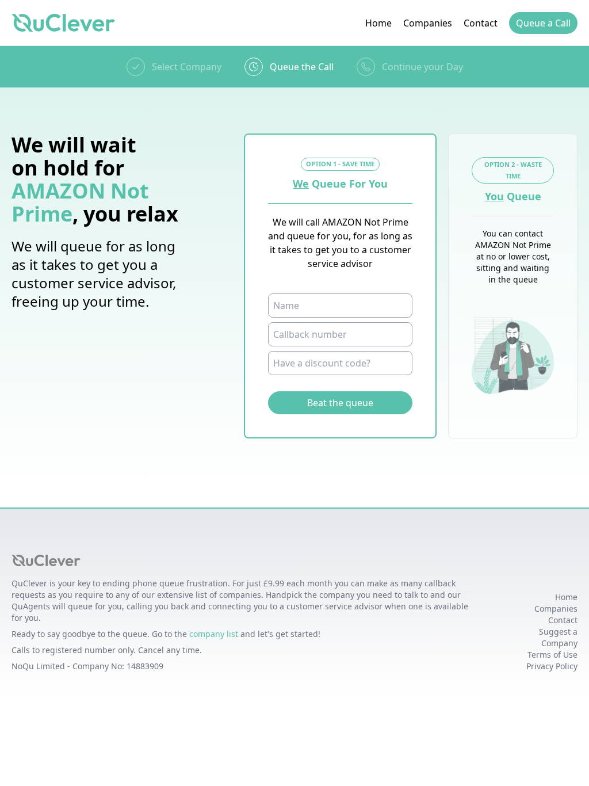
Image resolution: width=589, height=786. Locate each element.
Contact (481, 23)
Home (378, 23)
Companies (427, 23)
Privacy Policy (551, 666)
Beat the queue (340, 402)
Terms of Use (552, 654)
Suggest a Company (558, 637)
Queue (543, 23)
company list (213, 633)
